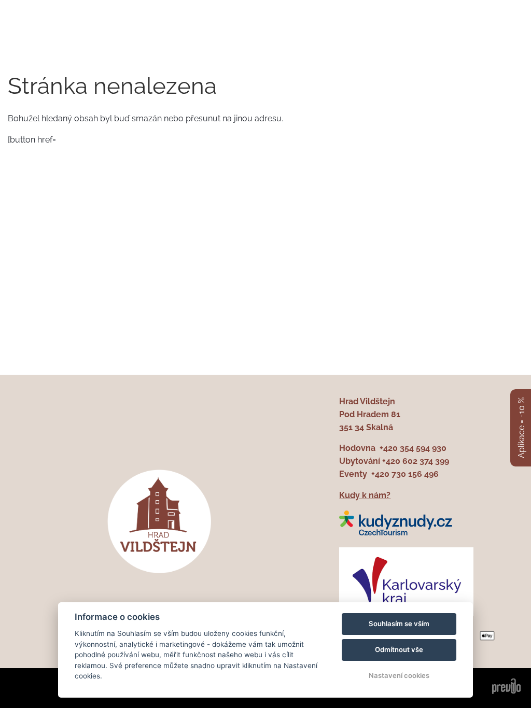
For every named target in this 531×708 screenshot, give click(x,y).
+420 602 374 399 (415, 461)
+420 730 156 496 (405, 474)
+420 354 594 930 (413, 448)
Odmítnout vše (399, 649)
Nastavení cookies (399, 675)
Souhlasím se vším (399, 623)
